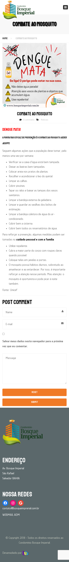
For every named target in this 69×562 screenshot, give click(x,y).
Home (5, 38)
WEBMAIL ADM (11, 514)
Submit (34, 402)
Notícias (44, 119)
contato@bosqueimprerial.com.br (20, 508)
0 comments (28, 119)
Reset (35, 392)
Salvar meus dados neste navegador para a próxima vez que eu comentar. (32, 344)
